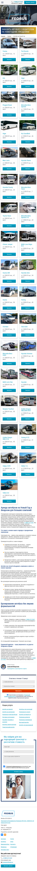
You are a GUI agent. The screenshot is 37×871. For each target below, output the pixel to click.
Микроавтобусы (5, 844)
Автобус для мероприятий (26, 725)
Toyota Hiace (7, 216)
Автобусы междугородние (9, 724)
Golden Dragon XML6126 (7, 438)
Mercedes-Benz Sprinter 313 (26, 216)
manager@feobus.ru (8, 862)
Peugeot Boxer (7, 105)
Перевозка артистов (24, 717)
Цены (11, 841)
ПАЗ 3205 (24, 327)
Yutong (23, 300)
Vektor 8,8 (6, 493)
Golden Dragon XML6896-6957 (26, 409)
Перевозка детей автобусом (9, 714)
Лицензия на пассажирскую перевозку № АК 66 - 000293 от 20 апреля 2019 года (17, 821)
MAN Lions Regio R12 (26, 245)
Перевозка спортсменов (25, 719)
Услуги (12, 839)
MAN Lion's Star (8, 382)
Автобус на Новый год (25, 714)
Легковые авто (5, 849)
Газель (5, 51)
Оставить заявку (18, 771)
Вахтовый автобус (24, 722)
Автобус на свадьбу (7, 709)
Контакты (13, 844)
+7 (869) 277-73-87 (18, 2)
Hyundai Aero (25, 273)
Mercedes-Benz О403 (7, 354)
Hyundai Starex (26, 160)
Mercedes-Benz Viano (26, 188)
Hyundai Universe (26, 353)
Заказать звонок (30, 2)
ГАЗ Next (5, 327)
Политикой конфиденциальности (14, 766)
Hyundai (23, 382)
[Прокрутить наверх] (6, 866)
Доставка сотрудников (8, 717)
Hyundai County (8, 187)
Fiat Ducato (24, 51)
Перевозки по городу (24, 712)
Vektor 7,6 (24, 466)
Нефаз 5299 (7, 466)
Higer (23, 78)
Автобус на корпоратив (8, 712)
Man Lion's (6, 160)
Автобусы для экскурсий (25, 709)
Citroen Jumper (7, 244)
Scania (5, 300)
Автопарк (3, 839)
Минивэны (4, 847)
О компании (13, 847)
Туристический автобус (8, 727)
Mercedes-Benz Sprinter (26, 106)
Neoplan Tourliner (8, 409)
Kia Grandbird (25, 133)
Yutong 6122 (25, 437)
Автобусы (3, 841)
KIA (4, 78)
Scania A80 (6, 273)
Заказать (9, 59)
